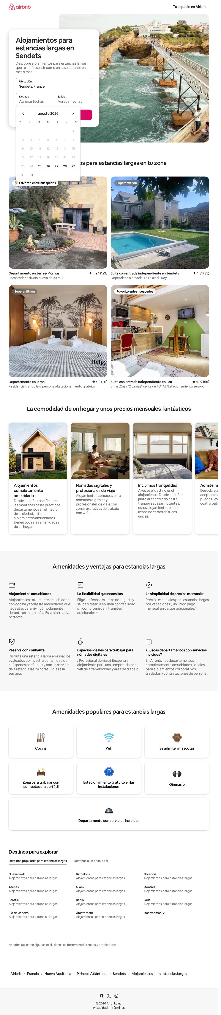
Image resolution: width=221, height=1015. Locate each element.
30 (23, 175)
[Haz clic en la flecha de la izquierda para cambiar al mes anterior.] (23, 113)
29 (73, 166)
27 (56, 166)
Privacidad (100, 1008)
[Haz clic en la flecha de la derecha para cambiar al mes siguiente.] (73, 113)
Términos (118, 1008)
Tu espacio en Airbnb (190, 7)
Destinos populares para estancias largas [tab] (38, 861)
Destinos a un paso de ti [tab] (91, 861)
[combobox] (54, 86)
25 (39, 166)
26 (48, 166)
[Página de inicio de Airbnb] (20, 7)
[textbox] (35, 101)
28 (65, 166)
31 (31, 175)
